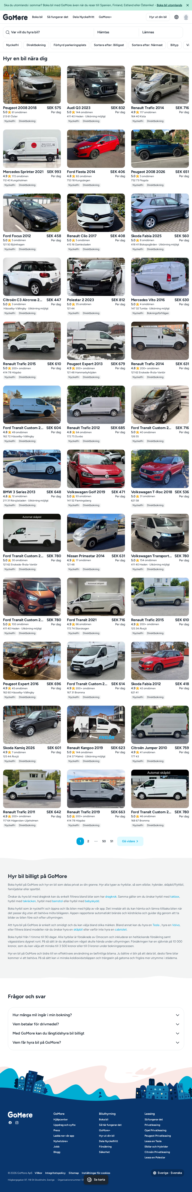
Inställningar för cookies (96, 1173)
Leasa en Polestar (155, 1157)
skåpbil (78, 929)
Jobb (56, 1146)
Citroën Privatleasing (157, 1152)
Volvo (176, 925)
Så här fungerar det (110, 1125)
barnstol (57, 901)
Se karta (99, 1179)
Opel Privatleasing (155, 1130)
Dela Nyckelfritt (83, 17)
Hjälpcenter (60, 1119)
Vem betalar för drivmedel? (36, 1024)
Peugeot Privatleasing (158, 1135)
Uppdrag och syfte (64, 1125)
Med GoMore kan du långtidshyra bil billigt (48, 1033)
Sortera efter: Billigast (109, 45)
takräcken (29, 901)
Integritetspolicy (55, 1173)
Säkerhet (104, 1152)
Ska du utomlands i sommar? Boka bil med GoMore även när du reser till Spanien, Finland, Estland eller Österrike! (93, 5)
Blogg (56, 1152)
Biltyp (174, 45)
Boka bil (37, 17)
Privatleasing (152, 1125)
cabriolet (121, 929)
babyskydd (92, 901)
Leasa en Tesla (153, 1141)
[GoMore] (15, 17)
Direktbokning (36, 45)
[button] (187, 5)
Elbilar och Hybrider (156, 1146)
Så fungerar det (57, 17)
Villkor (38, 1173)
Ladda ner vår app (63, 1135)
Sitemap (74, 1173)
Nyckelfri (12, 45)
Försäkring (105, 1146)
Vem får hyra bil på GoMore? (37, 1042)
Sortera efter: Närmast (147, 45)
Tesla (156, 925)
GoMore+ (105, 17)
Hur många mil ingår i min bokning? (42, 1015)
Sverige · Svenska (170, 1173)
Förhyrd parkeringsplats (70, 45)
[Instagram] (17, 1122)
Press (56, 1130)
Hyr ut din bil (158, 17)
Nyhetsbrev (60, 1141)
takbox (174, 896)
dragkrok (111, 896)
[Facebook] (10, 1122)
